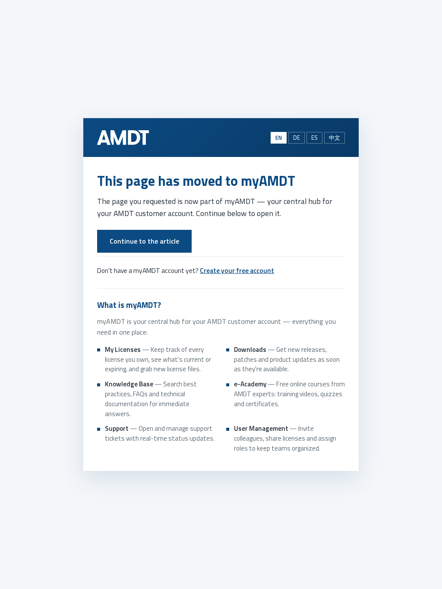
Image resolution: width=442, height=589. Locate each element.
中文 (334, 137)
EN (278, 137)
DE (296, 137)
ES (314, 137)
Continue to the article (144, 241)
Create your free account (237, 270)
